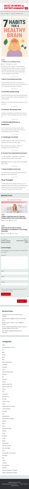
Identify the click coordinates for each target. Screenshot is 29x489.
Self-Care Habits (6, 448)
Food (3, 391)
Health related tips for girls (8, 406)
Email (2, 276)
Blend (3, 357)
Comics (4, 369)
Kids (3, 413)
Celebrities (4, 364)
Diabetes (4, 374)
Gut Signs (4, 399)
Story (3, 450)
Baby (3, 352)
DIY (3, 377)
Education (4, 379)
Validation (4, 467)
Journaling (4, 411)
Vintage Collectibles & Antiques (9, 470)
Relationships (5, 443)
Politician (4, 431)
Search (21, 301)
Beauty (4, 354)
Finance (4, 389)
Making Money (5, 416)
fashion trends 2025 (7, 384)
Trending (4, 462)
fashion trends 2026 (7, 386)
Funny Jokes (5, 394)
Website (3, 282)
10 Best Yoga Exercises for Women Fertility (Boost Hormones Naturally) (13, 217)
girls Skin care (5, 396)
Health (3, 59)
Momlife (4, 421)
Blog (3, 359)
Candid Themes (14, 485)
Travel (3, 460)
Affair (3, 345)
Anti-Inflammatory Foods (8, 347)
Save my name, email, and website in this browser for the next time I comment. (14, 289)
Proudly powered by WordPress (9, 484)
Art (3, 349)
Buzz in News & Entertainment (14, 7)
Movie (3, 423)
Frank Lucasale (13, 64)
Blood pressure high (7, 362)
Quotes (4, 438)
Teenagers (4, 455)
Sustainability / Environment (9, 453)
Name (3, 271)
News (3, 426)
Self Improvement (6, 445)
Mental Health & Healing (8, 418)
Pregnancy (4, 435)
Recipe (3, 440)
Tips (3, 458)
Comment (3, 255)
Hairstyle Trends (6, 401)
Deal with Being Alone (7, 372)
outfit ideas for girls (6, 428)
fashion (4, 381)
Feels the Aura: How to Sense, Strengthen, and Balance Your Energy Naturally (14, 229)
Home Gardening (6, 408)
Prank (3, 433)
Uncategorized (5, 465)
